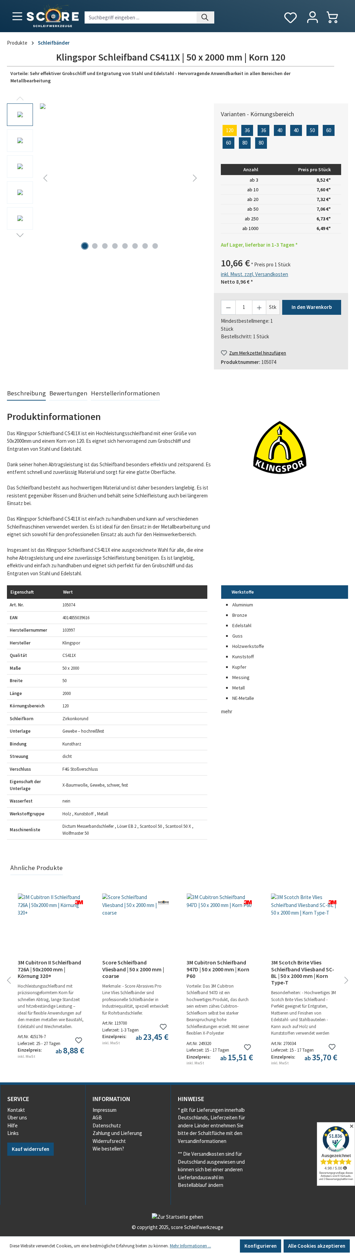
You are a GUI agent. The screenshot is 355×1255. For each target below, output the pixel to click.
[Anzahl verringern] (228, 307)
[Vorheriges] (45, 177)
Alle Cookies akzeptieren (316, 1246)
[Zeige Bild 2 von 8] (94, 246)
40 (279, 130)
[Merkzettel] (290, 17)
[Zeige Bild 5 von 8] (125, 246)
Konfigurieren (260, 1246)
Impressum (104, 1110)
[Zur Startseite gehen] (52, 14)
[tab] (26, 394)
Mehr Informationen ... (190, 1246)
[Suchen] (205, 17)
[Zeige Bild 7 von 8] (145, 246)
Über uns (17, 1117)
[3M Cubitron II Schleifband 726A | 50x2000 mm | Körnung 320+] (51, 928)
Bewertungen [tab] (68, 393)
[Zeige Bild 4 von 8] (115, 246)
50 (312, 130)
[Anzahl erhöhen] (259, 307)
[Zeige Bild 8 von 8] (155, 246)
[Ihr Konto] (312, 17)
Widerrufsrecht (109, 1141)
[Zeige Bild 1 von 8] (84, 246)
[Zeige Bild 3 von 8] (104, 246)
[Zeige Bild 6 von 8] (135, 246)
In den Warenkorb (312, 307)
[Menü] (17, 16)
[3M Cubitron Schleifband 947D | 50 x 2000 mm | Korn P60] (220, 928)
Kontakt (16, 1110)
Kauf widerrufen (30, 1149)
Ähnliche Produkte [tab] (36, 868)
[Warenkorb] (335, 17)
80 (244, 142)
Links (13, 1133)
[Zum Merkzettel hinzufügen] (79, 1040)
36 (247, 130)
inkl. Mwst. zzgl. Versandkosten (254, 274)
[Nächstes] (195, 177)
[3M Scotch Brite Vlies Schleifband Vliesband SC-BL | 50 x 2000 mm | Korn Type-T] (304, 928)
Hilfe (12, 1125)
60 (328, 130)
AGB (97, 1117)
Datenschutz (107, 1125)
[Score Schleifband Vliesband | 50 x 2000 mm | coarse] (135, 928)
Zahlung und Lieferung (117, 1133)
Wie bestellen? (108, 1148)
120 (229, 130)
